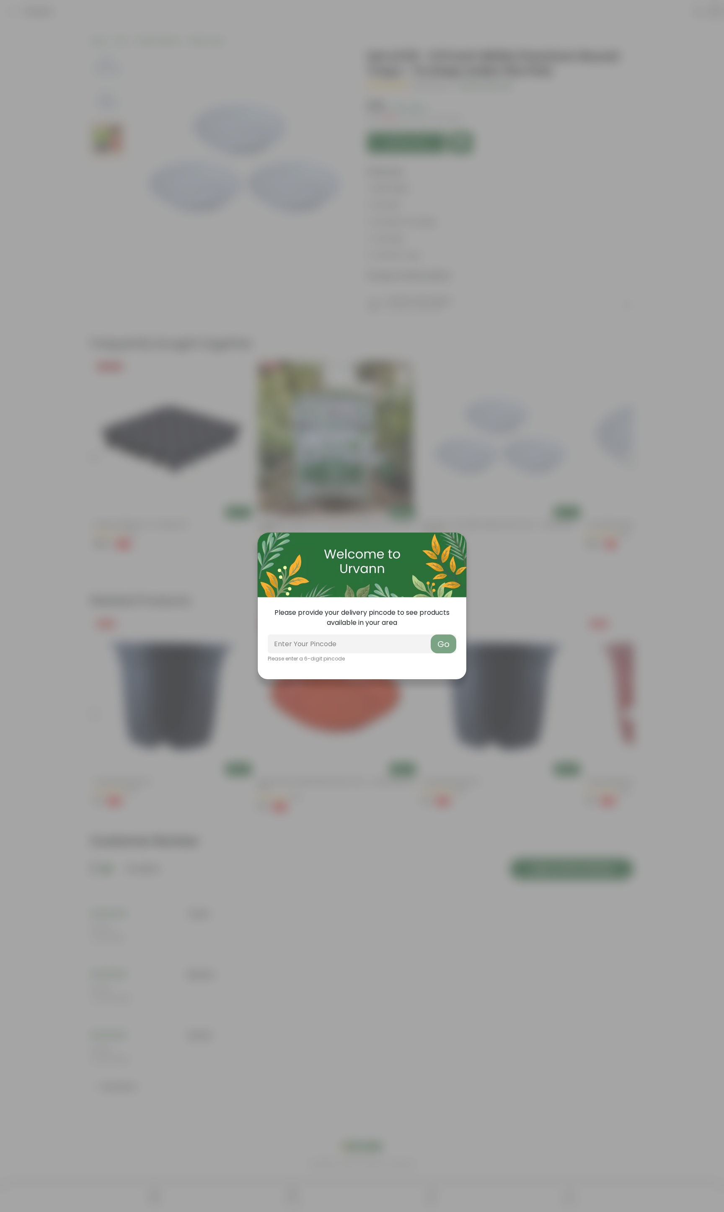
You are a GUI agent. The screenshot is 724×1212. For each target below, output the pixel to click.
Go (443, 644)
